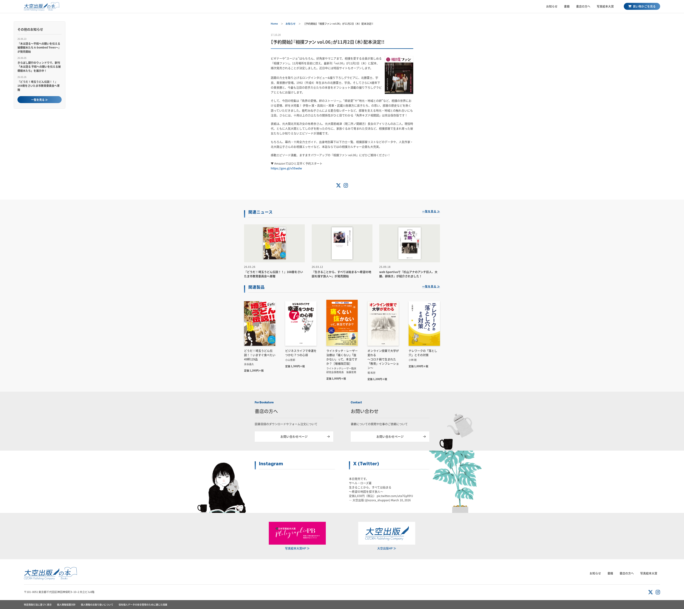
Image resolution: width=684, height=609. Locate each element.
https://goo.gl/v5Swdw (286, 168)
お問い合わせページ (294, 436)
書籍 (567, 6)
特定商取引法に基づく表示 (38, 604)
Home (274, 23)
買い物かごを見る (644, 6)
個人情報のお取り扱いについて (97, 604)
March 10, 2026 (401, 500)
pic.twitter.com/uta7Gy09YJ (395, 496)
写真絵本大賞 (605, 6)
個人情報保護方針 (66, 604)
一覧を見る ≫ (39, 99)
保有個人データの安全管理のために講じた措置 (143, 604)
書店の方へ (583, 6)
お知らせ (552, 6)
